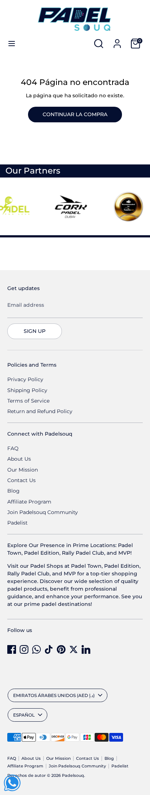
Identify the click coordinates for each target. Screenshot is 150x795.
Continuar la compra (75, 114)
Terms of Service (28, 401)
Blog (13, 491)
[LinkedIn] (86, 649)
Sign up (35, 331)
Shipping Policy (27, 390)
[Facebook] (11, 649)
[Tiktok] (48, 649)
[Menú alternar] (11, 43)
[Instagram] (24, 649)
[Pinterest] (61, 649)
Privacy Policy (25, 379)
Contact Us (21, 480)
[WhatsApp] (36, 649)
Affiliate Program (29, 501)
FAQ (13, 448)
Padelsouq (73, 775)
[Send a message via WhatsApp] (12, 782)
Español (24, 715)
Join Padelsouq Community (42, 512)
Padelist (17, 522)
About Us (19, 459)
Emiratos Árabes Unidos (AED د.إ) (54, 695)
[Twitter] (73, 649)
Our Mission (22, 469)
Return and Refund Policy (39, 411)
